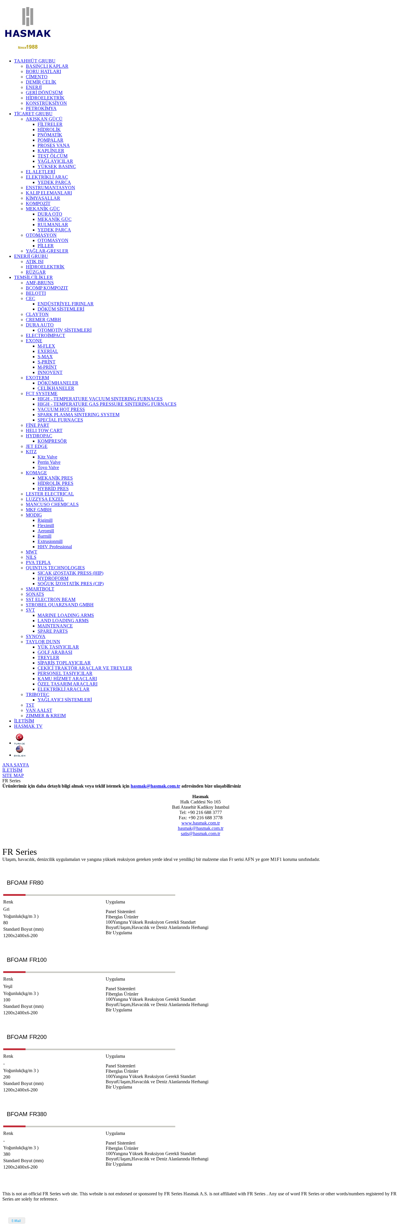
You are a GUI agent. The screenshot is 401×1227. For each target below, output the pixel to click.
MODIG (34, 514)
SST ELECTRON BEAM (50, 599)
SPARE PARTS (53, 631)
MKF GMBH (39, 509)
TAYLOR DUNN (43, 641)
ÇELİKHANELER (56, 388)
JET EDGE (37, 446)
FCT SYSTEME (42, 393)
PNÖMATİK (50, 134)
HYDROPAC (39, 435)
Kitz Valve (47, 456)
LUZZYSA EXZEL (45, 499)
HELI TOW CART (44, 430)
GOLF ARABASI (55, 652)
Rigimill (45, 520)
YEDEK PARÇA (54, 182)
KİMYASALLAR (43, 198)
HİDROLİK (49, 129)
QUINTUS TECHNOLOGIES (55, 567)
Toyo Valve (48, 467)
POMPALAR (50, 140)
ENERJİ (34, 87)
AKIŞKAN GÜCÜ (44, 118)
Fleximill (46, 525)
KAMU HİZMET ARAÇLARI (67, 678)
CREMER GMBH (43, 319)
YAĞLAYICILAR (55, 161)
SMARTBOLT (40, 588)
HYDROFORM (53, 578)
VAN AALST (39, 710)
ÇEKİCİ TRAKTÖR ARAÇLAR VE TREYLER (85, 668)
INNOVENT (50, 372)
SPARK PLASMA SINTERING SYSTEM (78, 414)
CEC (30, 298)
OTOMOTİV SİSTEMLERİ (65, 330)
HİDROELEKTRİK (45, 97)
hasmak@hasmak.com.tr (155, 785)
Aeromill (46, 530)
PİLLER (46, 245)
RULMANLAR (53, 224)
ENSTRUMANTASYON (50, 187)
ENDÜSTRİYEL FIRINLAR (66, 303)
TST (30, 705)
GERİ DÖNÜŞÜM (44, 92)
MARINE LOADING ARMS (66, 615)
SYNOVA (36, 636)
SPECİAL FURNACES (60, 419)
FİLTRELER (50, 124)
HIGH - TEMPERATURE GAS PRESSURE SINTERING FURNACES (107, 404)
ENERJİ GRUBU (31, 256)
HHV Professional (55, 546)
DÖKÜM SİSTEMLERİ (61, 309)
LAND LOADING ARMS (63, 620)
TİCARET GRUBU (33, 113)
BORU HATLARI (43, 71)
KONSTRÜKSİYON (46, 103)
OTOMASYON (41, 235)
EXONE (34, 340)
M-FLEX (46, 345)
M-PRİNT (47, 367)
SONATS (35, 594)
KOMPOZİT (38, 203)
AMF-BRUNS (40, 282)
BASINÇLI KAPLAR (47, 66)
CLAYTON (37, 314)
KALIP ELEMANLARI (49, 192)
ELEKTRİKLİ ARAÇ (47, 177)
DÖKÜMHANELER (58, 382)
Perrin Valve (49, 462)
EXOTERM (37, 377)
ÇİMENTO (37, 76)
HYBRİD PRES (53, 488)
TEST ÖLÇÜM (53, 155)
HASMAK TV (28, 726)
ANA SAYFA (15, 764)
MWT (31, 551)
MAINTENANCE (55, 625)
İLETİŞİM (24, 720)
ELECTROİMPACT (45, 335)
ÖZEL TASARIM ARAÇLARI (67, 683)
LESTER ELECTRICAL (50, 493)
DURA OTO (50, 213)
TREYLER (48, 657)
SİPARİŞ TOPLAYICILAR (64, 662)
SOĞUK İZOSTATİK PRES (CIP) (71, 583)
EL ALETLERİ (40, 171)
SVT (30, 609)
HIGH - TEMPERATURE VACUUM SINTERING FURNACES (100, 398)
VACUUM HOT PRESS (61, 409)
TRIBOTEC (37, 694)
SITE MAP (13, 775)
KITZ (31, 451)
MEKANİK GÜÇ (43, 208)
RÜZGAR (36, 272)
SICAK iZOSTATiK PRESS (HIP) (70, 573)
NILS (31, 557)
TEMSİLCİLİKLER (33, 277)
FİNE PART (37, 425)
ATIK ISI (34, 261)
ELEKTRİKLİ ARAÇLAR (64, 689)
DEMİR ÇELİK (41, 81)
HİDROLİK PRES (55, 483)
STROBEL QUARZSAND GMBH (60, 604)
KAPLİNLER (51, 150)
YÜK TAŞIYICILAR (58, 646)
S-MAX (45, 356)
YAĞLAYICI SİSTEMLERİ (65, 699)
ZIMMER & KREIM (46, 715)
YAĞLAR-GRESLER (47, 250)
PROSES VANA (54, 145)
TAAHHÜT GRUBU (34, 60)
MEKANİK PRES (55, 477)
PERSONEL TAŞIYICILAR (65, 673)
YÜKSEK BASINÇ (57, 166)
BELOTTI (36, 293)
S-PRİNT (46, 361)
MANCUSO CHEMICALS (52, 504)
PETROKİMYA (41, 108)
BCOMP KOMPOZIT (47, 287)
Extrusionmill (50, 541)
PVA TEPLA (38, 562)
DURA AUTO (40, 324)
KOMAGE (36, 472)
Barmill (44, 536)
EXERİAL (48, 351)
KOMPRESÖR (52, 441)
